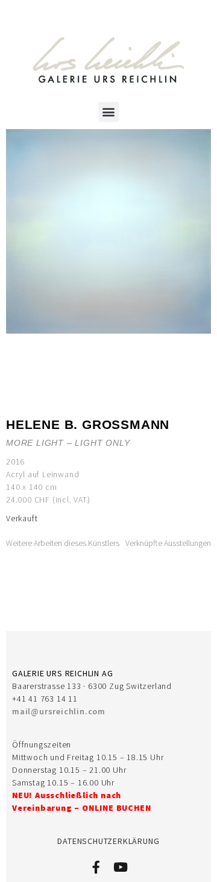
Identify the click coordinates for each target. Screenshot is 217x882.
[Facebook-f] (96, 867)
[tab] (62, 543)
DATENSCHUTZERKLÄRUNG (108, 841)
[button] (108, 112)
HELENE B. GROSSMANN (87, 424)
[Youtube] (120, 867)
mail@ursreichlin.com (58, 711)
